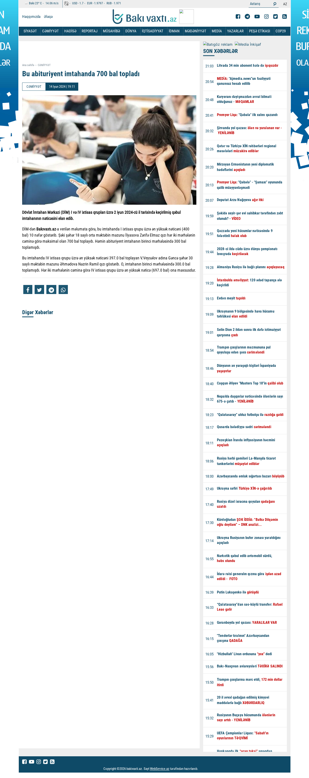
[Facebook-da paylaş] (27, 289)
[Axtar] (275, 3)
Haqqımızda (31, 16)
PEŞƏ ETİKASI (259, 31)
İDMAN (174, 31)
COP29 (281, 31)
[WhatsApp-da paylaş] (63, 289)
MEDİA (217, 31)
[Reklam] (112, 52)
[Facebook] (238, 16)
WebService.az (159, 769)
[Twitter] (275, 16)
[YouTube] (257, 16)
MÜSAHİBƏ (111, 31)
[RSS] (284, 16)
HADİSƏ (70, 31)
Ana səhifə (28, 65)
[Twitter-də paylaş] (39, 289)
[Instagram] (266, 16)
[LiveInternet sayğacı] (202, 769)
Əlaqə (48, 16)
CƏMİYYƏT (50, 31)
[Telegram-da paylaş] (51, 289)
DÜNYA (130, 31)
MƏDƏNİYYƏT (195, 31)
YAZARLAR (235, 31)
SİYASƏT (30, 31)
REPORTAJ (89, 31)
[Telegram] (247, 16)
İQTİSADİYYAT (152, 31)
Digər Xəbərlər (37, 312)
